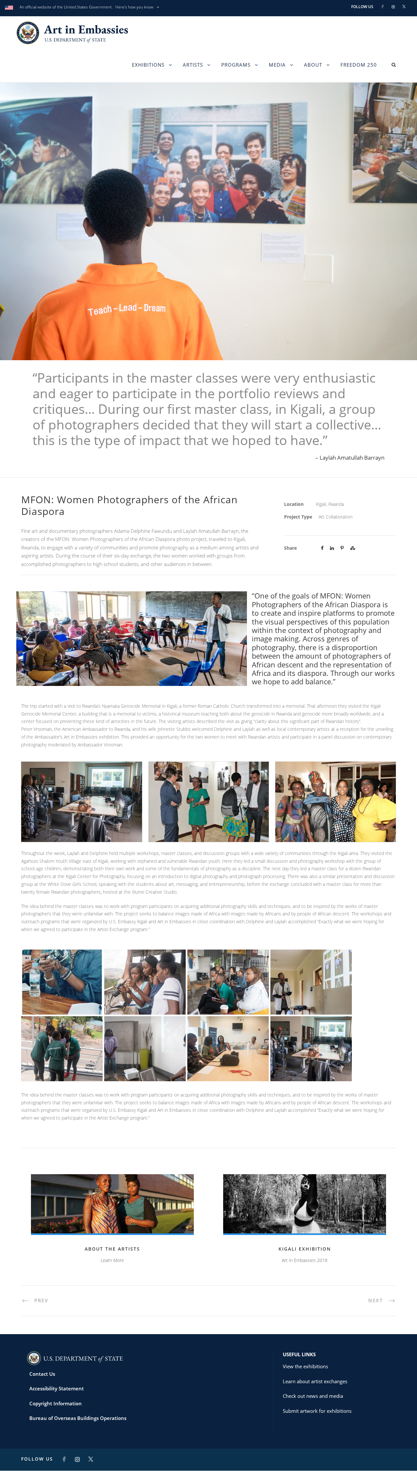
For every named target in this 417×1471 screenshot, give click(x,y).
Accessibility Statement (56, 1388)
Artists (193, 64)
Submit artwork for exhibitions (317, 1411)
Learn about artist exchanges (315, 1381)
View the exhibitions (305, 1366)
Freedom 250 (358, 64)
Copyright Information (55, 1403)
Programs (236, 64)
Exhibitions (148, 64)
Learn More (112, 1260)
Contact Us (42, 1374)
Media (277, 64)
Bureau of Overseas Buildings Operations (77, 1418)
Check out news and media (313, 1396)
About (313, 64)
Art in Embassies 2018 (304, 1260)
